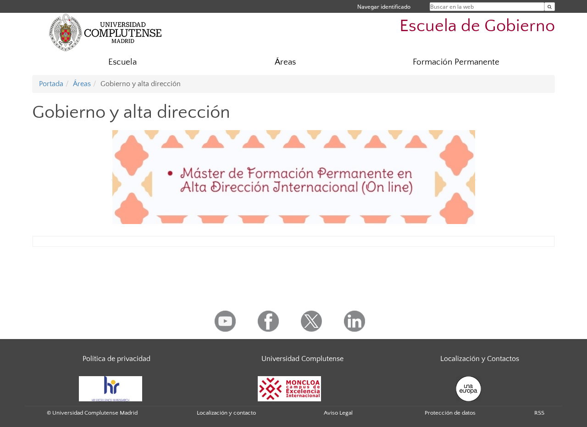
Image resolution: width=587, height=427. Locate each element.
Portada (51, 84)
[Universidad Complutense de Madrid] (105, 32)
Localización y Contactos (479, 359)
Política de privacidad (116, 359)
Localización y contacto (226, 413)
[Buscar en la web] (549, 6)
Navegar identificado (383, 7)
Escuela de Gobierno (477, 26)
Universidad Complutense (302, 359)
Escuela (122, 62)
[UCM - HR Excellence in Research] (110, 388)
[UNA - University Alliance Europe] (468, 388)
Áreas (285, 62)
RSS (539, 413)
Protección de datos (450, 413)
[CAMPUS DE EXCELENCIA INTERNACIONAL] (289, 388)
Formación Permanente (456, 62)
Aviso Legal (338, 413)
